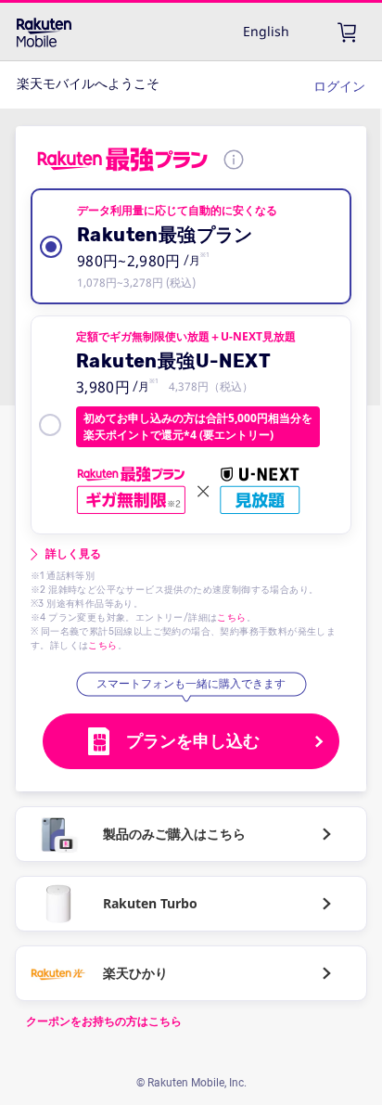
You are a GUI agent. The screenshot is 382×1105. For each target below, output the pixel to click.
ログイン (339, 86)
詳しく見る (73, 553)
